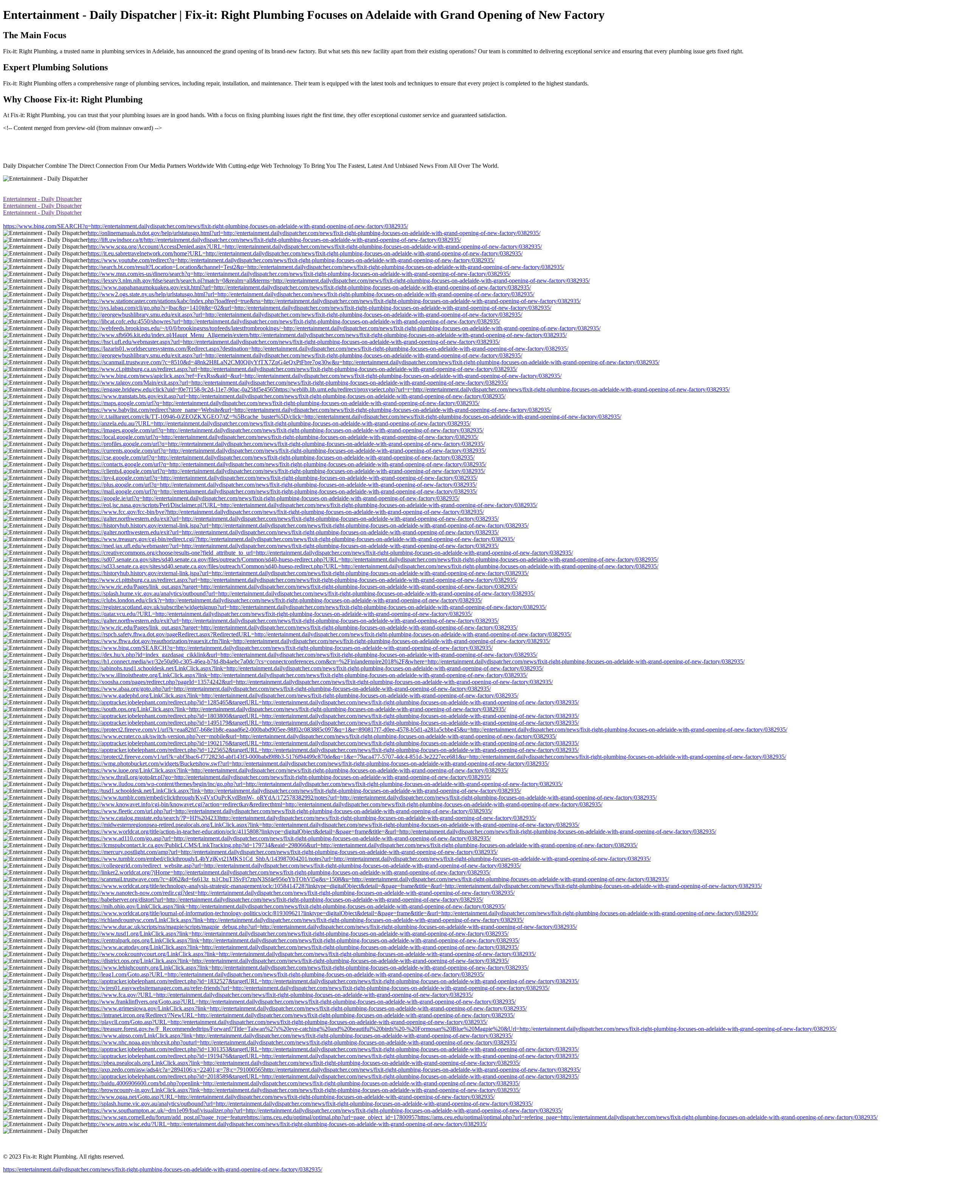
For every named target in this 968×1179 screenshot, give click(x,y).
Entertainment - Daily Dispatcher (42, 199)
